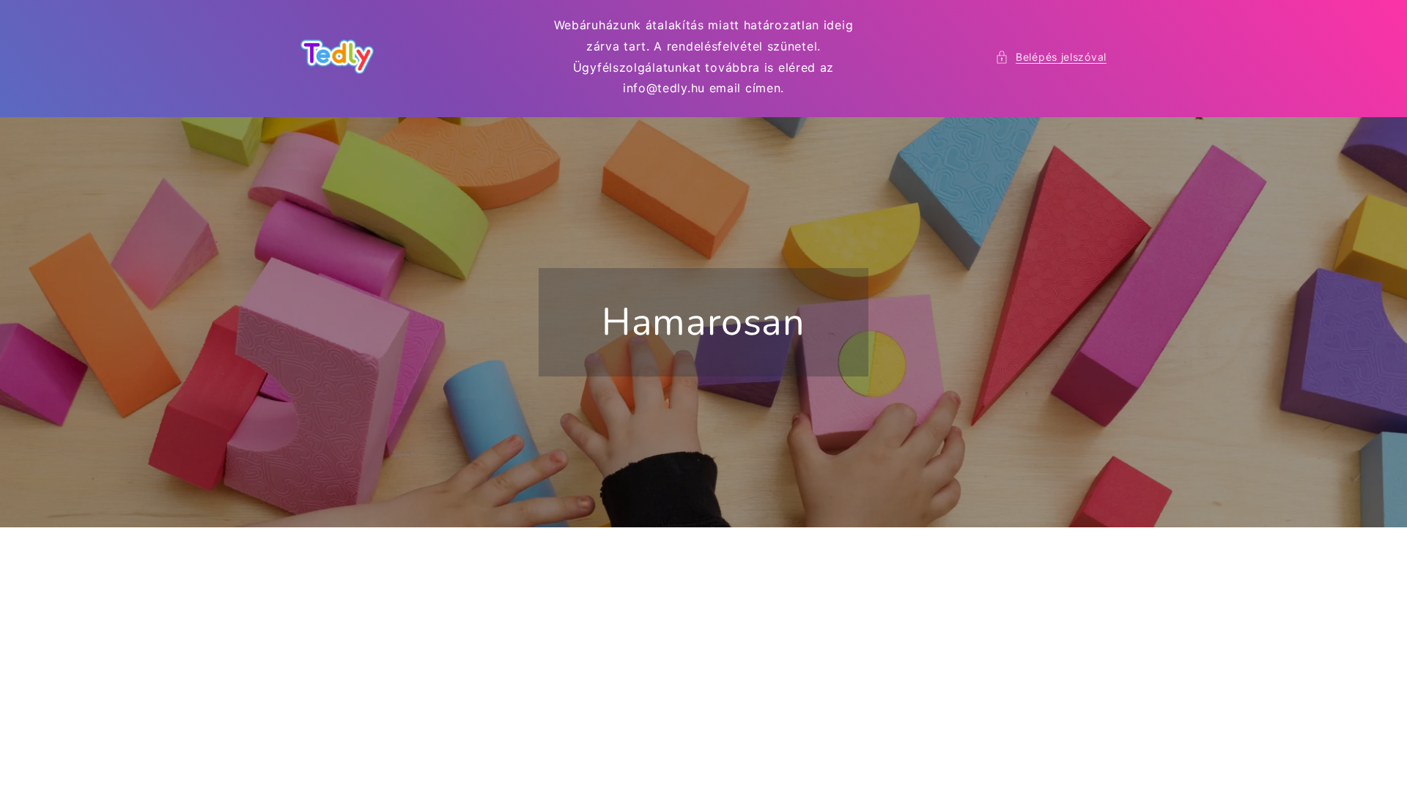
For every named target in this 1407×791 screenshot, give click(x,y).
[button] (1051, 57)
